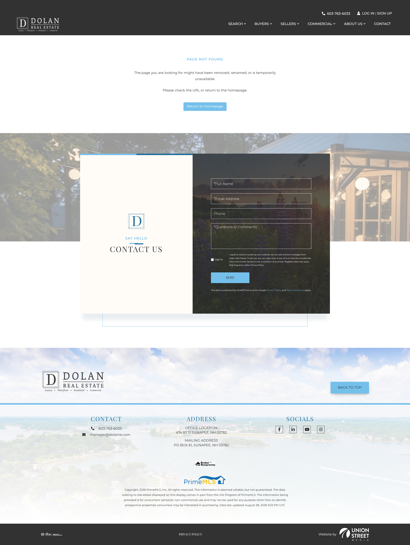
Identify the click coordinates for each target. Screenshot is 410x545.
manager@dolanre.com (110, 435)
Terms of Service (295, 290)
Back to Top (350, 388)
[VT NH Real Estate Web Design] (354, 534)
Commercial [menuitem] (320, 24)
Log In (368, 14)
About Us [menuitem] (353, 24)
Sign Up (384, 14)
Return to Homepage (205, 106)
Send (230, 278)
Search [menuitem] (235, 24)
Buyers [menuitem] (262, 24)
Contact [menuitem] (382, 24)
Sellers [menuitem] (288, 24)
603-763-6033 (338, 14)
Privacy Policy (257, 265)
